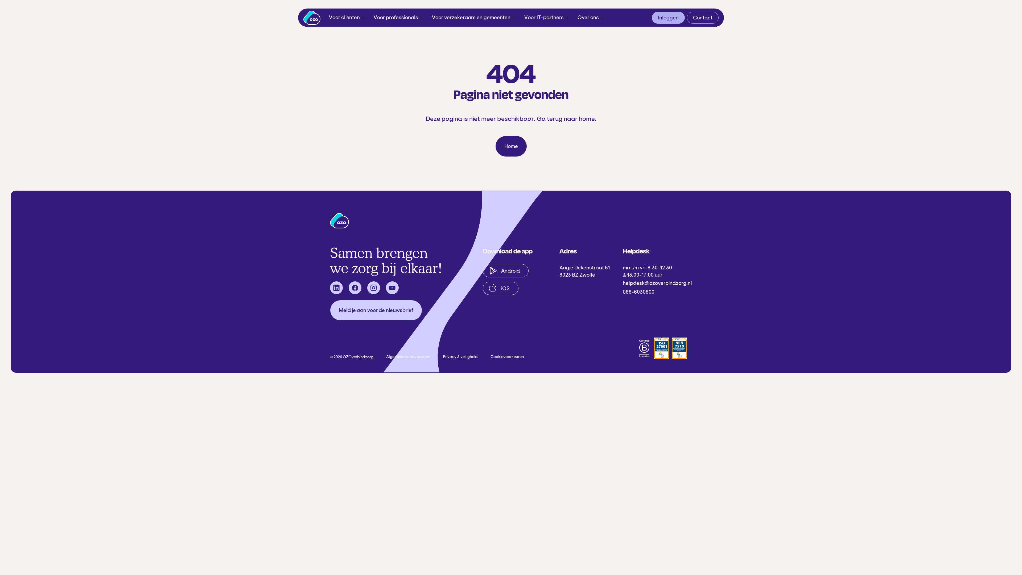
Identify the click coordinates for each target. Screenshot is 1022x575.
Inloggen (668, 17)
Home (511, 146)
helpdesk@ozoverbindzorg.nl (657, 283)
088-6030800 (638, 292)
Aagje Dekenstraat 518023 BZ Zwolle (584, 271)
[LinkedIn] (336, 287)
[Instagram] (373, 287)
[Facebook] (355, 287)
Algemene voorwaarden (408, 357)
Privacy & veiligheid (460, 357)
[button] (347, 18)
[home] (311, 18)
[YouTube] (392, 287)
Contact (702, 17)
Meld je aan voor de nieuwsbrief (376, 310)
